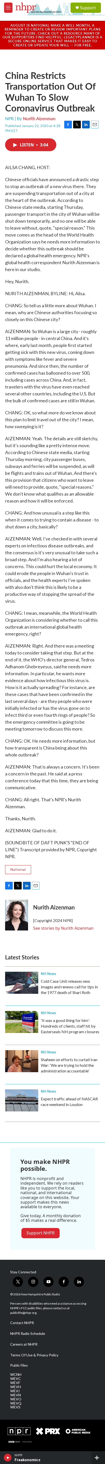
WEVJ (15, 1391)
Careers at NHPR (23, 1344)
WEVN (15, 1395)
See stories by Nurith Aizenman (63, 928)
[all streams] (98, 1457)
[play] (8, 1457)
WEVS (15, 1407)
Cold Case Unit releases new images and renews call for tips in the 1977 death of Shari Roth (69, 987)
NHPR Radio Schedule (27, 1334)
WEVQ (15, 1403)
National (18, 869)
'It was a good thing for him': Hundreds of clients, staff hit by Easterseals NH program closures (70, 1026)
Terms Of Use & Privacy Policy (34, 1355)
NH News (48, 973)
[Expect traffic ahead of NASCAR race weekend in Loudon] (21, 1100)
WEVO (15, 1399)
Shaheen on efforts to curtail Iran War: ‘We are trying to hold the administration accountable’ (69, 1065)
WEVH (15, 1387)
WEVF (15, 1383)
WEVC (15, 1379)
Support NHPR (41, 1233)
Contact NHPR (22, 1323)
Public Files (19, 1365)
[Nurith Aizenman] (16, 915)
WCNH (15, 1375)
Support (88, 7)
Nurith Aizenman (39, 118)
